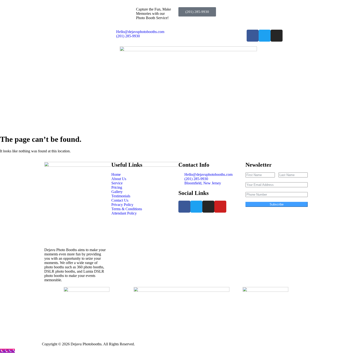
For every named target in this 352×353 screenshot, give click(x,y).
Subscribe (277, 204)
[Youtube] (220, 207)
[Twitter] (265, 36)
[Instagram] (277, 36)
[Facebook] (253, 36)
